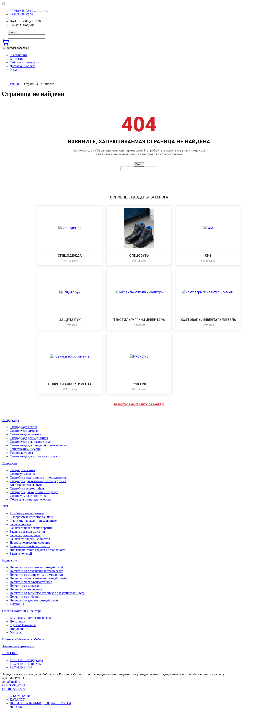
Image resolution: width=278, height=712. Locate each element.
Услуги (15, 69)
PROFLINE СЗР (21, 667)
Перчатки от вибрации (26, 596)
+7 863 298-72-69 (21, 14)
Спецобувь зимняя (22, 473)
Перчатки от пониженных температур (36, 574)
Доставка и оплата (22, 66)
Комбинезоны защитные (27, 513)
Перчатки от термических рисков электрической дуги (47, 593)
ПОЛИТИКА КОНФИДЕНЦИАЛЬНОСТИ (40, 703)
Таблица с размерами (24, 62)
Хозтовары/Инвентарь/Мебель (23, 639)
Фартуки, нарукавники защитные (33, 520)
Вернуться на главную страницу (139, 404)
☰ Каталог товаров (15, 47)
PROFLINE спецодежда (26, 660)
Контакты (16, 58)
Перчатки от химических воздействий (36, 567)
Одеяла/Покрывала (23, 625)
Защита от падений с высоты (30, 539)
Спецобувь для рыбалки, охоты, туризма (38, 481)
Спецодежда (10, 420)
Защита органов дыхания (27, 531)
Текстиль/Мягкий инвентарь (21, 611)
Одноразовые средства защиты (31, 517)
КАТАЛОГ (17, 699)
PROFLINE (10, 653)
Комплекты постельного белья (31, 617)
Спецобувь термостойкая (27, 488)
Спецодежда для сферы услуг (30, 441)
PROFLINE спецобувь (25, 663)
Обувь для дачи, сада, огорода (30, 499)
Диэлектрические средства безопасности (38, 550)
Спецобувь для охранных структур (34, 492)
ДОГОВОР (17, 707)
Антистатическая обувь (26, 484)
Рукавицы (17, 604)
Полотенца (17, 621)
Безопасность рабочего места (30, 546)
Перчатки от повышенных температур (36, 571)
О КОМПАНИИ (21, 696)
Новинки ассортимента (18, 646)
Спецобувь (9, 463)
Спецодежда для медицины (29, 438)
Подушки (16, 628)
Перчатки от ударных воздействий (34, 600)
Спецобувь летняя (22, 470)
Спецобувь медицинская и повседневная (38, 477)
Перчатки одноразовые (26, 589)
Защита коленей (21, 553)
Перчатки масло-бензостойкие (31, 582)
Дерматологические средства (30, 542)
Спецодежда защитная (25, 434)
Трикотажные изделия (25, 449)
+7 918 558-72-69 (21, 10)
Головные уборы (21, 452)
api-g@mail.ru (11, 681)
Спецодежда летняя (23, 427)
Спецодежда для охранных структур (35, 456)
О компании (18, 55)
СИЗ (5, 506)
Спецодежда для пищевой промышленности (41, 445)
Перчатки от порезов (24, 585)
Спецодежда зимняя (24, 430)
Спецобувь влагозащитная (28, 495)
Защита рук (10, 560)
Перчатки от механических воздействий (38, 578)
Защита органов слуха (25, 535)
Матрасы (16, 632)
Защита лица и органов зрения (31, 528)
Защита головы (20, 524)
